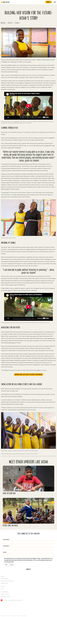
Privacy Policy (13, 615)
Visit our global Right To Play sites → (14, 600)
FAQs (2, 588)
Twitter (4, 604)
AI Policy (17, 615)
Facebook (1, 604)
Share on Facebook (3, 23)
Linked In (10, 604)
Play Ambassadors (5, 596)
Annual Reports (5, 578)
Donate (3, 576)
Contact (3, 586)
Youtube (13, 604)
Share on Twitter (10, 23)
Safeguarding (4, 583)
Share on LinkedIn (17, 23)
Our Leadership (5, 591)
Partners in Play (5, 594)
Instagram (7, 604)
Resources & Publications (7, 581)
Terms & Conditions (23, 615)
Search (43, 2)
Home (5, 2)
